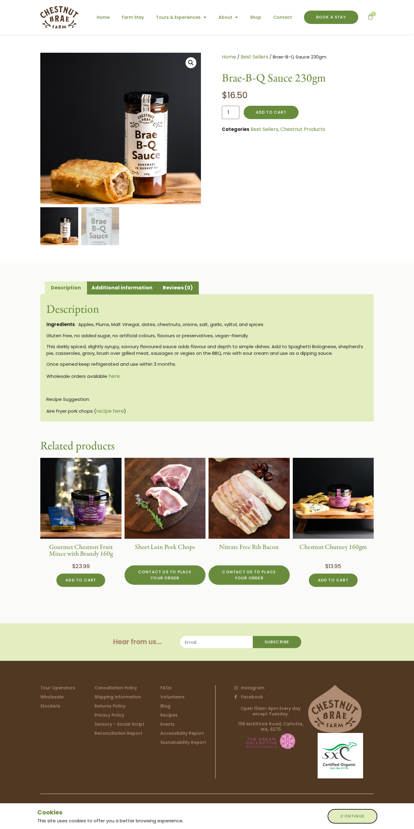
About (225, 17)
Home (103, 17)
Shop (255, 17)
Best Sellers (254, 56)
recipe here (110, 411)
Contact (282, 17)
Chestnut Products (302, 129)
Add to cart (271, 112)
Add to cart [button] (80, 580)
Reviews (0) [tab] (178, 287)
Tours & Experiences (178, 17)
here (114, 376)
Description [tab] (66, 287)
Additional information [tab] (122, 287)
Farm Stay (133, 17)
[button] (190, 62)
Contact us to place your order (165, 575)
